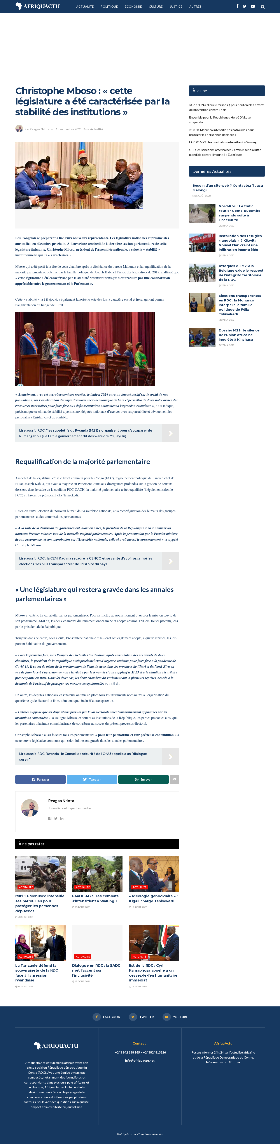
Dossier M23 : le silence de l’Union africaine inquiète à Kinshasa (239, 335)
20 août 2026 (25, 917)
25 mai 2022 (227, 225)
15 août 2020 (202, 195)
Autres (195, 6)
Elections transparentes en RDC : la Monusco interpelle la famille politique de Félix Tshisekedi (240, 305)
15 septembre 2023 (69, 129)
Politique (109, 6)
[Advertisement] (140, 46)
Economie (133, 6)
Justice (176, 6)
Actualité (85, 6)
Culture (156, 6)
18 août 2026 (25, 986)
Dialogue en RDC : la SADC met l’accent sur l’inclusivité (96, 970)
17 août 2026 (139, 986)
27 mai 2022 (227, 285)
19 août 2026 (139, 907)
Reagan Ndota (39, 129)
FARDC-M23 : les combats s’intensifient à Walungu (223, 142)
